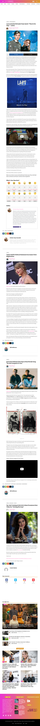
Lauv (6, 230)
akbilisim (33, 721)
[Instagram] (6, 715)
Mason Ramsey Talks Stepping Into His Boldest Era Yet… (19, 631)
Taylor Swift (7, 340)
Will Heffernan (12, 258)
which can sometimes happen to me (16, 112)
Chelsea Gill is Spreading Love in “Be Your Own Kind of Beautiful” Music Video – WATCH (28, 665)
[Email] (20, 227)
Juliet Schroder (14, 632)
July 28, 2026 (20, 643)
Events (4, 681)
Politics (11, 340)
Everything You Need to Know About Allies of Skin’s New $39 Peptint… (22, 712)
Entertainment (12, 21)
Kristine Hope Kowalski (13, 27)
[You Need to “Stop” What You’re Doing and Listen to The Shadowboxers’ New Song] (29, 676)
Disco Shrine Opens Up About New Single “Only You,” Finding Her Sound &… (22, 701)
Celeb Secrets (10, 721)
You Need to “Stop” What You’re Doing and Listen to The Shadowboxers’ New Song (28, 685)
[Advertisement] (20, 12)
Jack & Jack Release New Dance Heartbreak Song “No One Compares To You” (21, 362)
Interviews (5, 604)
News (8, 252)
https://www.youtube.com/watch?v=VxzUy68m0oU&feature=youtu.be (18, 558)
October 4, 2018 (11, 510)
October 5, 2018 (11, 366)
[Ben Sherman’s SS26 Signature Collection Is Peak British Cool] (5, 638)
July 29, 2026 (20, 632)
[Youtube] (8, 715)
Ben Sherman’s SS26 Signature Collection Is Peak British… (20, 636)
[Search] (37, 1)
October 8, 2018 (11, 259)
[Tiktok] (11, 715)
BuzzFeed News (31, 331)
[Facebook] (3, 715)
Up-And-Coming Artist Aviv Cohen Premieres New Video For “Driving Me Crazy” (22, 506)
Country (4, 661)
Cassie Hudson (12, 509)
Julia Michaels (10, 230)
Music (8, 21)
